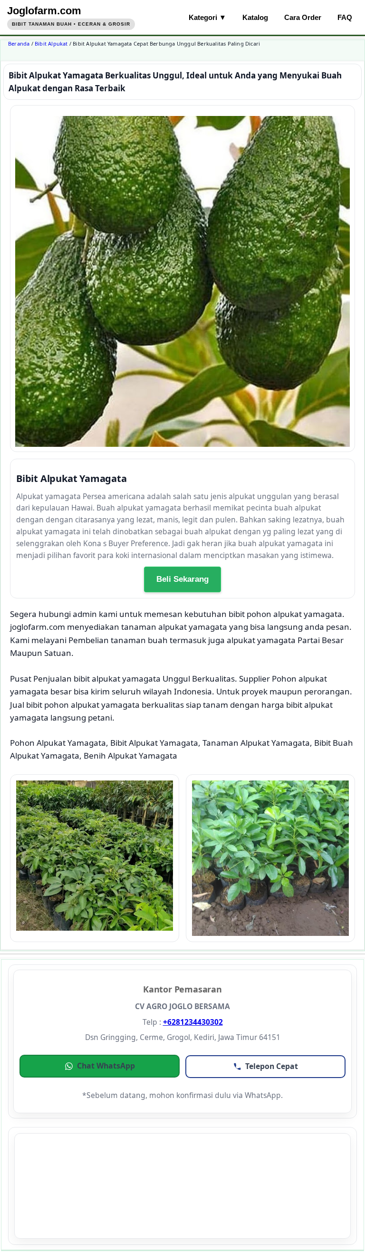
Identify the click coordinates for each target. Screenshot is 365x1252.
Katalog (255, 17)
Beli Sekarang (182, 579)
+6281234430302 (193, 1022)
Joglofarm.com (44, 11)
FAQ (344, 17)
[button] (99, 1066)
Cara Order (302, 17)
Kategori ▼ (207, 17)
